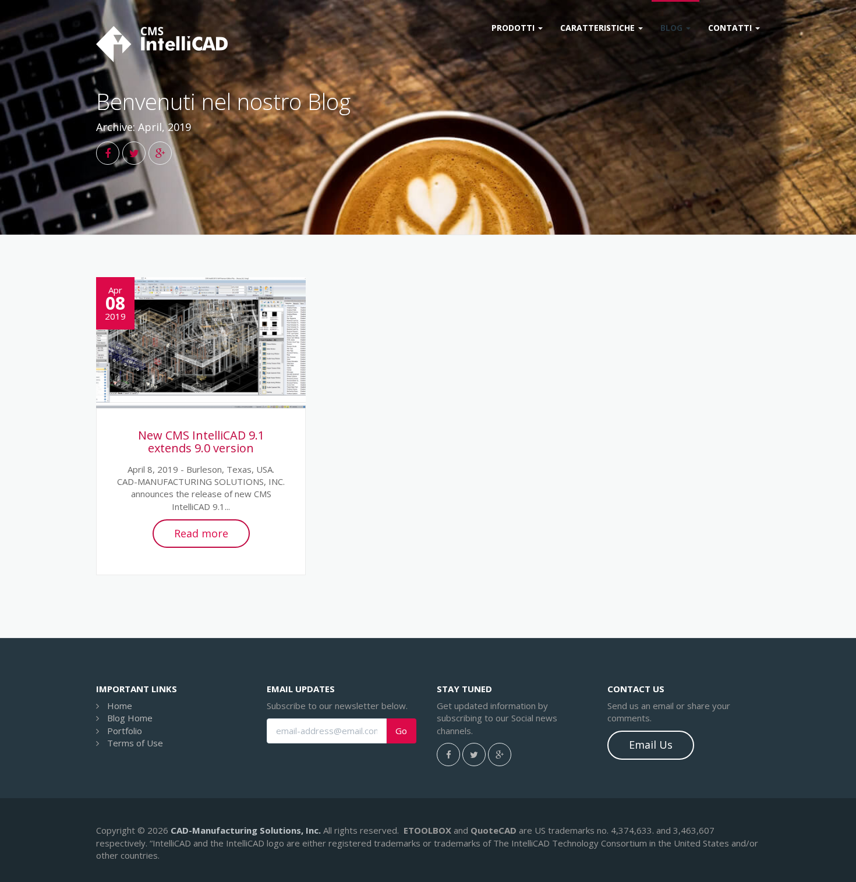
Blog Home (130, 718)
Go (401, 731)
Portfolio (124, 730)
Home (119, 705)
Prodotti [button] (514, 27)
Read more (201, 533)
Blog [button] (672, 27)
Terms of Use (135, 743)
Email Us (651, 745)
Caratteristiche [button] (598, 27)
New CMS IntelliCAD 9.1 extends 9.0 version (201, 441)
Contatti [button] (731, 27)
